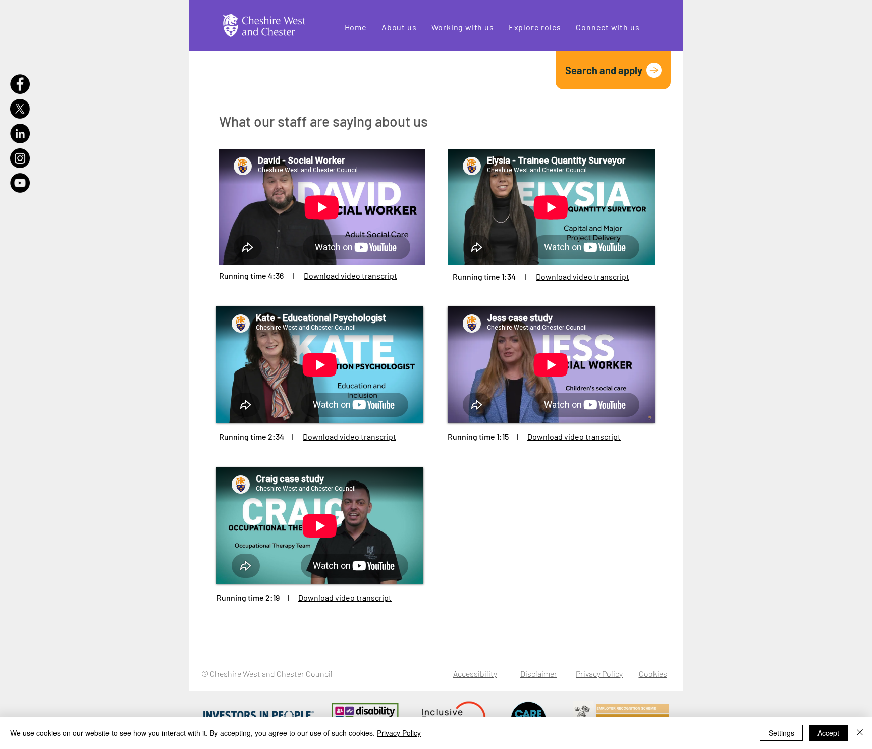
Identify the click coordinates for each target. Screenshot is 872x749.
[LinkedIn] (20, 133)
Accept (828, 733)
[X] (20, 109)
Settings (781, 733)
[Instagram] (20, 158)
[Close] (860, 733)
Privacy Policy (399, 733)
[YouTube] (20, 183)
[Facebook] (20, 84)
